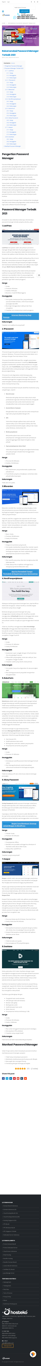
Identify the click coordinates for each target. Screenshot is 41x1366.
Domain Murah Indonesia (10, 1206)
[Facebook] (31, 2)
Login (8, 2)
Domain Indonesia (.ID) (9, 1209)
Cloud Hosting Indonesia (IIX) (11, 1217)
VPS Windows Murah (9, 1227)
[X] (34, 2)
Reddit (25, 1078)
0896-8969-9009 (6, 1328)
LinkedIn (10, 1078)
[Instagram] (37, 2)
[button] (3, 11)
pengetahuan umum (14, 57)
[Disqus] (20, 1111)
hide (13, 63)
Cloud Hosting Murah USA (10, 1213)
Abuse (5, 1300)
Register (4, 2)
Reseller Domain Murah (10, 1262)
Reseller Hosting (8, 1258)
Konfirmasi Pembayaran (10, 1304)
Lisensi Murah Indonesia (10, 1266)
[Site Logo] (6, 15)
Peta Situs (6, 1289)
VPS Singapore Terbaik (9, 1231)
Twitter (7, 1078)
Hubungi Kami (7, 1282)
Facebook (3, 1078)
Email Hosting (7, 1255)
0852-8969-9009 (6, 1323)
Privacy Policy (7, 1296)
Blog (7, 57)
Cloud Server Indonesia (10, 1251)
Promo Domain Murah (9, 1244)
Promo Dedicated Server (10, 1247)
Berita (3, 57)
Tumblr (21, 1078)
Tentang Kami (7, 1285)
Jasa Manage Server (8, 1273)
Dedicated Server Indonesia (11, 1235)
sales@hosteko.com (8, 1343)
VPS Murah (6, 1224)
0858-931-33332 (6, 1326)
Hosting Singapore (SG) (9, 1220)
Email (18, 1078)
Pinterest (14, 1078)
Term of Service (7, 1293)
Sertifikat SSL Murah (9, 1269)
